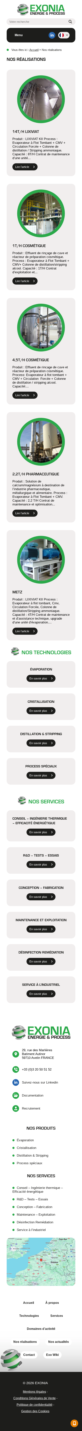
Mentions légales (34, 1391)
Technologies (29, 1315)
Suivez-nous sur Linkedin (40, 1082)
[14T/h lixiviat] (41, 99)
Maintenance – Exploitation (36, 1214)
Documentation (32, 1095)
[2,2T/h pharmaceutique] (41, 442)
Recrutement (31, 1108)
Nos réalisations (25, 1341)
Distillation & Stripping (32, 1155)
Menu (19, 35)
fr (64, 35)
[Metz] (41, 560)
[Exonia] (41, 10)
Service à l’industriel (41, 984)
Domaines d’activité (41, 1328)
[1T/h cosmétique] (41, 213)
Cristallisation (41, 701)
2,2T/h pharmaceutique (35, 473)
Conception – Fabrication (41, 887)
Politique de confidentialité (34, 1404)
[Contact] (74, 1423)
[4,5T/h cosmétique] (41, 327)
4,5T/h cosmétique (30, 359)
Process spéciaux (41, 766)
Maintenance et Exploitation (41, 920)
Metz (17, 591)
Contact (29, 1354)
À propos (52, 1302)
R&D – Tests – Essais (41, 855)
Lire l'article (22, 166)
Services (56, 1315)
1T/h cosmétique (29, 245)
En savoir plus (38, 678)
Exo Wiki (52, 1354)
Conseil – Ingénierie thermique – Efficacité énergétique (39, 820)
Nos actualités (58, 1341)
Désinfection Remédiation (41, 952)
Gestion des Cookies (35, 1411)
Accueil (34, 49)
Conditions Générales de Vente (34, 1398)
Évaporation (41, 669)
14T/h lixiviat (25, 131)
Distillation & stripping (41, 733)
